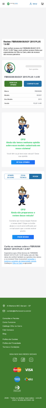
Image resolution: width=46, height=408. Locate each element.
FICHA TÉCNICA (23, 176)
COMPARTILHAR (33, 84)
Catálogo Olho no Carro (12, 326)
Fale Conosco (8, 330)
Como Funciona (9, 322)
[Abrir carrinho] (3, 4)
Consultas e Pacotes (11, 318)
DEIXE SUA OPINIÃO (13, 84)
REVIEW (35, 176)
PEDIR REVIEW (23, 237)
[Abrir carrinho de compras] (42, 4)
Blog (4, 334)
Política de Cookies (10, 339)
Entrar (35, 4)
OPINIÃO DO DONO (10, 176)
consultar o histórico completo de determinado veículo (20, 260)
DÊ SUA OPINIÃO (23, 162)
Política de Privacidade (12, 343)
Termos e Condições (11, 347)
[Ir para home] (12, 4)
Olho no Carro (18, 263)
